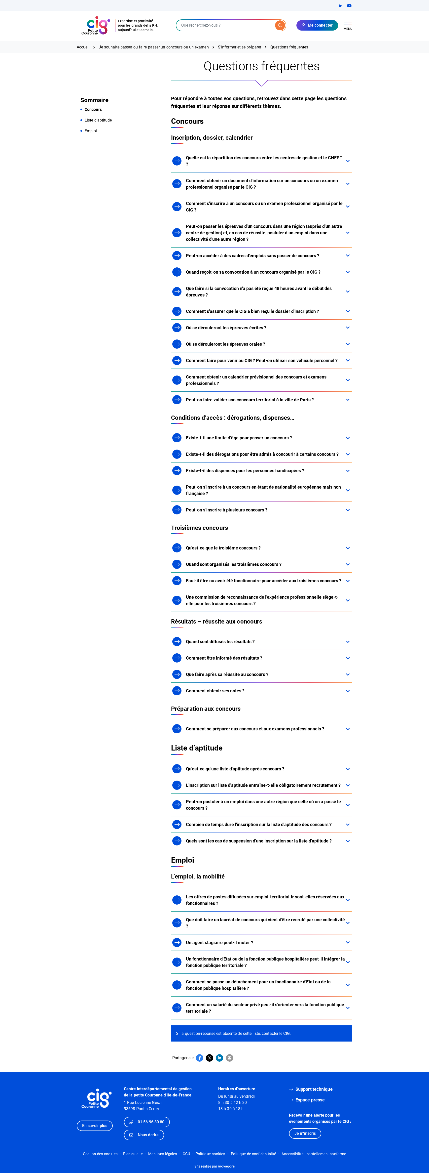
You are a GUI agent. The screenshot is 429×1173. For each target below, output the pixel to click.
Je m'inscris (305, 1133)
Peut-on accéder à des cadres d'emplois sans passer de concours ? (252, 255)
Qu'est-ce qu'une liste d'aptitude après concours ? (235, 768)
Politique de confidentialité (253, 1154)
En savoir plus (94, 1125)
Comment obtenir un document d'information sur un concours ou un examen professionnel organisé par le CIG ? (262, 184)
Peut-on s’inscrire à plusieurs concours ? (226, 509)
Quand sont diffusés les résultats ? (220, 641)
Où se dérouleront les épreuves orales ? (225, 344)
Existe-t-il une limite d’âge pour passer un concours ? (239, 437)
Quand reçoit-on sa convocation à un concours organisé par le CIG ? (253, 272)
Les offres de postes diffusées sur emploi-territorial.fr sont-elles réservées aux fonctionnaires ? (265, 900)
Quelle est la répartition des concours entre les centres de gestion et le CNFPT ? (264, 161)
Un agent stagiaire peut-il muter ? (219, 942)
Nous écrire (148, 1134)
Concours (93, 109)
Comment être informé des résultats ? (224, 658)
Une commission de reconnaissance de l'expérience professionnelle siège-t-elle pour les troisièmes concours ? (262, 600)
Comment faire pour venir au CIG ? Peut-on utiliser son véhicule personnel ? (262, 360)
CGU (186, 1154)
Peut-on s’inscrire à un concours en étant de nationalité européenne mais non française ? (263, 490)
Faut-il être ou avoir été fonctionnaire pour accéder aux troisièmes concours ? (263, 580)
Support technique (314, 1089)
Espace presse (310, 1099)
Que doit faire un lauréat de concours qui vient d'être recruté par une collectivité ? (265, 923)
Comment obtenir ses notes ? (215, 690)
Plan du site (133, 1154)
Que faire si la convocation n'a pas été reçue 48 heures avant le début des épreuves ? (259, 291)
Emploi (91, 130)
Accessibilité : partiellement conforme (314, 1154)
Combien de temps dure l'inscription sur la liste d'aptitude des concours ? (259, 824)
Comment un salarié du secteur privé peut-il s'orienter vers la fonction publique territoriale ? (265, 1008)
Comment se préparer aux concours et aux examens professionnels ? (255, 728)
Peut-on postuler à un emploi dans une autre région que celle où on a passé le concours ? (263, 805)
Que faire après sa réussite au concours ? (227, 674)
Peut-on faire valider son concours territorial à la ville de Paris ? (250, 399)
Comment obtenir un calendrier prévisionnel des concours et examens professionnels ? (256, 380)
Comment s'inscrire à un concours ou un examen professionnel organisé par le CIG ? (264, 206)
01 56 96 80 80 (151, 1122)
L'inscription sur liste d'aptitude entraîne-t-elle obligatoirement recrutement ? (263, 785)
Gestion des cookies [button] (100, 1154)
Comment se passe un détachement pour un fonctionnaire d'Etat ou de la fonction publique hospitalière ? (258, 985)
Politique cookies (210, 1154)
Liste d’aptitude (98, 120)
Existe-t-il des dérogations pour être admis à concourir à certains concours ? (262, 454)
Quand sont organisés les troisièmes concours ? (234, 564)
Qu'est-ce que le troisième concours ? (223, 547)
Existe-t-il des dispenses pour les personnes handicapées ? (245, 470)
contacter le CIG (276, 1033)
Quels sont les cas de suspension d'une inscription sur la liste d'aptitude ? (259, 840)
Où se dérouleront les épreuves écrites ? (226, 327)
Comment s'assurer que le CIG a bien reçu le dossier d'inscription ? (252, 311)
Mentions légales (162, 1154)
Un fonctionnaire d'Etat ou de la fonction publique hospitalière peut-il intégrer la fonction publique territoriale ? (265, 962)
